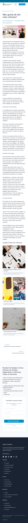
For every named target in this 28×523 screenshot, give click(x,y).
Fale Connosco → (6, 453)
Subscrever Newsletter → (14, 421)
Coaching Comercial (9, 465)
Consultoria (7, 469)
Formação (7, 463)
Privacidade (5, 519)
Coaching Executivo (9, 467)
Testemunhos (8, 505)
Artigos (6, 492)
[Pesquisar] (24, 1)
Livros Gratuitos (8, 496)
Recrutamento (8, 471)
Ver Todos (7, 479)
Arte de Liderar (8, 486)
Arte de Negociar (8, 484)
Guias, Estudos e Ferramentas (11, 494)
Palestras (7, 473)
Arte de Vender (8, 482)
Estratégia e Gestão (8, 11)
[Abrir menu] (15, 4)
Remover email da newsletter (14, 427)
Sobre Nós (7, 503)
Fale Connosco (22, 4)
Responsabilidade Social (10, 507)
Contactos (7, 509)
